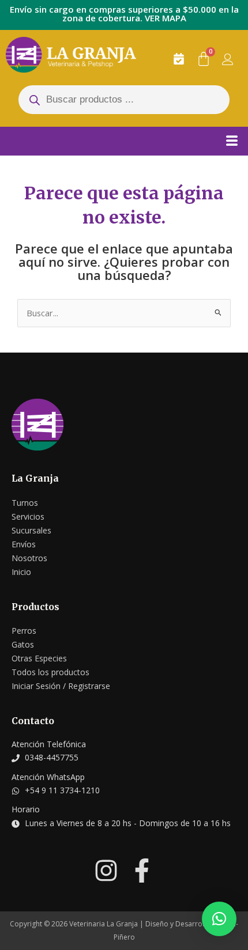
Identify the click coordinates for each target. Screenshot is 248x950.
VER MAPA (165, 18)
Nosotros (29, 557)
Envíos (24, 544)
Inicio (21, 571)
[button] (219, 919)
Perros (24, 630)
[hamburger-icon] (232, 140)
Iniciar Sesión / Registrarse (61, 685)
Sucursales (31, 530)
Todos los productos (50, 672)
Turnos (25, 502)
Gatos (23, 644)
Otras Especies (39, 658)
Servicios (28, 516)
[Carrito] (203, 58)
